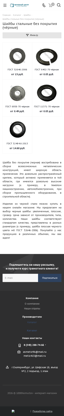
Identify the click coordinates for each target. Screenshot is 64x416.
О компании (32, 303)
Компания (32, 298)
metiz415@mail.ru (35, 356)
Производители (32, 316)
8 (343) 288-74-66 (34, 345)
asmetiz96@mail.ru (35, 351)
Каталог (32, 322)
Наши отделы (32, 308)
